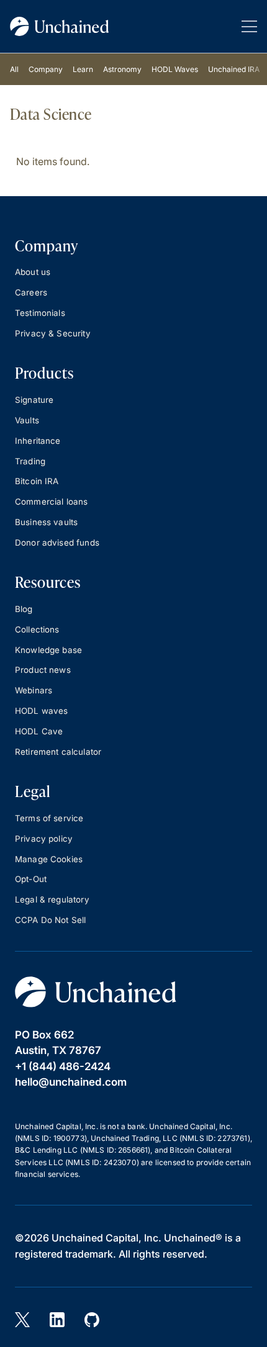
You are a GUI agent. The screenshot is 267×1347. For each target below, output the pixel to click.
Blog (24, 609)
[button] (249, 26)
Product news (43, 670)
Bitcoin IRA (37, 481)
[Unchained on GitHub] (91, 1319)
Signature (34, 400)
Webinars (33, 690)
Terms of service (49, 818)
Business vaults (46, 522)
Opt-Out (31, 879)
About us (32, 272)
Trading (30, 461)
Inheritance (38, 441)
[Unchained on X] (22, 1319)
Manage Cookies (49, 859)
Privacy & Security (53, 333)
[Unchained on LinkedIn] (57, 1319)
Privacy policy (44, 839)
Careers (31, 292)
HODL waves (41, 711)
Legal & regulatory (52, 899)
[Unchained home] (59, 26)
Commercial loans (51, 502)
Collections (37, 629)
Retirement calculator (58, 752)
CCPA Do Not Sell (50, 920)
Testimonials (40, 313)
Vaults (27, 420)
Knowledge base (48, 650)
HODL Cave (39, 731)
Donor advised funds (57, 542)
